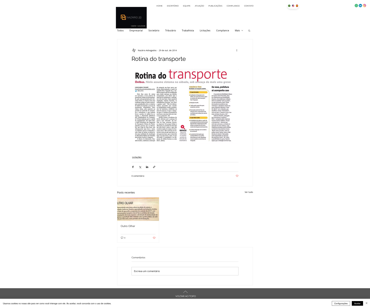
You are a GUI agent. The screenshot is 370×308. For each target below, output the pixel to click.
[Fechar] (366, 303)
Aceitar (357, 303)
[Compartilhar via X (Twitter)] (140, 167)
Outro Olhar (128, 226)
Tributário (170, 30)
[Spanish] (297, 6)
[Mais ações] (236, 50)
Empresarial (136, 30)
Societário (153, 30)
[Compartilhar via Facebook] (133, 167)
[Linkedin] (360, 5)
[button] (249, 30)
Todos (120, 30)
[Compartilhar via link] (154, 167)
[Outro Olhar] (138, 209)
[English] (293, 6)
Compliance (222, 30)
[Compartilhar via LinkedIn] (147, 167)
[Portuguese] (289, 6)
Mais (237, 30)
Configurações (341, 303)
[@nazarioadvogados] (364, 5)
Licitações (205, 30)
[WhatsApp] (356, 5)
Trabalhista (188, 30)
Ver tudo (249, 192)
